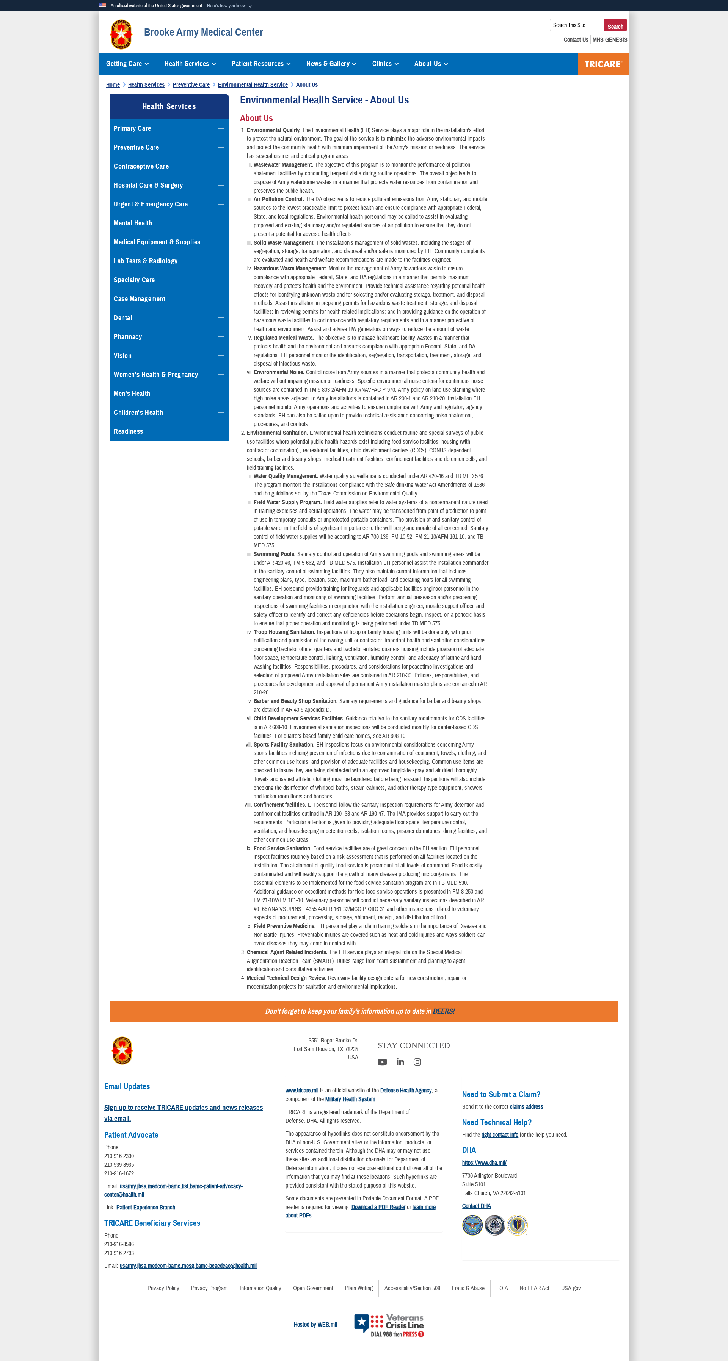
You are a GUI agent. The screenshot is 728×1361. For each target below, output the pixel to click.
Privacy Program (209, 1288)
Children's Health (138, 412)
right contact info (500, 1135)
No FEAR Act (534, 1288)
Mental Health (133, 223)
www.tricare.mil (302, 1090)
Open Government (313, 1288)
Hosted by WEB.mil (315, 1324)
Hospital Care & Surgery (148, 185)
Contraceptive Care (141, 166)
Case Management (139, 299)
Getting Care (124, 63)
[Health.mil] (495, 1224)
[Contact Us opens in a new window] (576, 40)
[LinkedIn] (400, 1063)
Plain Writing (359, 1288)
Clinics (382, 63)
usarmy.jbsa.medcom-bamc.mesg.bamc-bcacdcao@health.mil (188, 1266)
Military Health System (350, 1099)
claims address (526, 1107)
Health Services (187, 63)
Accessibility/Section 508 (412, 1288)
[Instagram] (417, 1063)
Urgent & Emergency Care (151, 204)
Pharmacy (128, 337)
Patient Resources (258, 63)
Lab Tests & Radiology (146, 261)
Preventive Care (136, 147)
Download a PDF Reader (378, 1207)
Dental (123, 318)
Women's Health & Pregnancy (156, 374)
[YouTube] (382, 1063)
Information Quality (260, 1288)
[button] (230, 6)
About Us (427, 63)
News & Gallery (328, 63)
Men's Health (132, 393)
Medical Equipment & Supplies (157, 242)
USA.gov (571, 1288)
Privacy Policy (163, 1288)
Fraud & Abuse (468, 1288)
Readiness (128, 431)
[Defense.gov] (472, 1224)
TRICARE (603, 64)
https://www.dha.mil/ (484, 1163)
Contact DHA (476, 1206)
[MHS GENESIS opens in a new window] (610, 40)
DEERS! (443, 1011)
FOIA (502, 1288)
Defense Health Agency (406, 1090)
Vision (123, 356)
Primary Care (132, 128)
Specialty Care (134, 280)
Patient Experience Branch (145, 1207)
